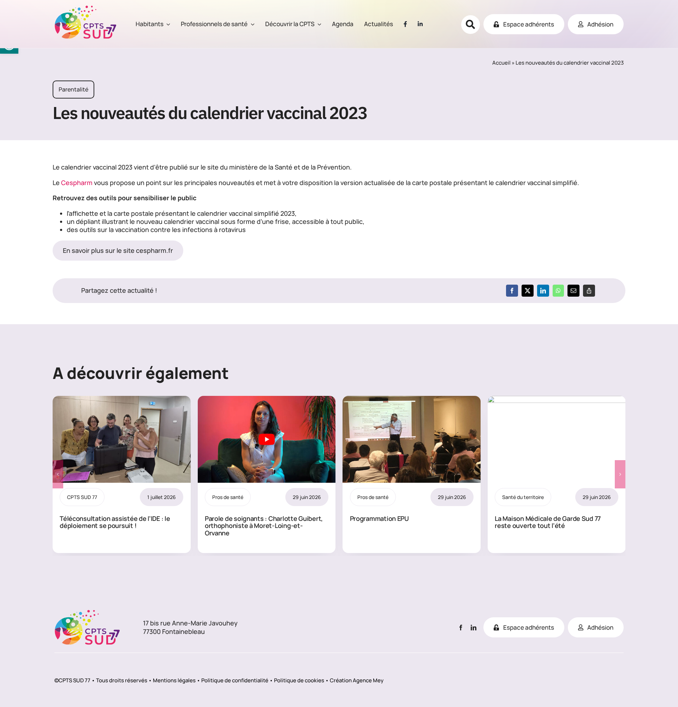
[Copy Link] (589, 290)
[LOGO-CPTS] (85, 8)
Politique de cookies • (301, 680)
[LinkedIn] (543, 290)
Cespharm (77, 182)
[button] (58, 474)
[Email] (573, 290)
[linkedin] (473, 627)
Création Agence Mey (356, 680)
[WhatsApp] (558, 290)
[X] (527, 290)
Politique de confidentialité (234, 680)
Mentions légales (174, 680)
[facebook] (461, 627)
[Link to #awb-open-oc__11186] (470, 24)
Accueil (501, 62)
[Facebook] (512, 290)
